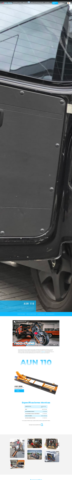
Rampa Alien (25, 2)
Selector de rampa (54, 3)
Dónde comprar (18, 391)
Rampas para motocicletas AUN (37, 2)
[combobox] (68, 3)
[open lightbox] (17, 448)
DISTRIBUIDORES (16, 4)
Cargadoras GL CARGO (17, 2)
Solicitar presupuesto (62, 3)
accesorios (47, 2)
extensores (43, 351)
